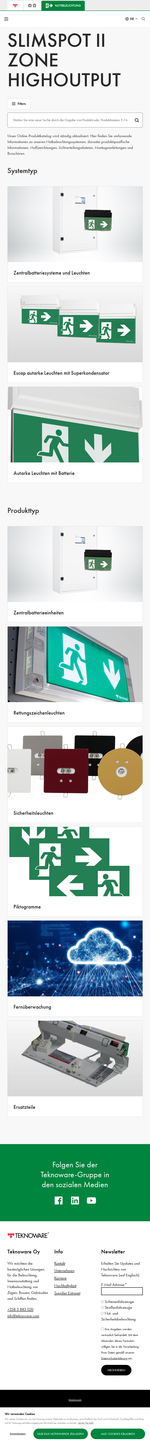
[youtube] (91, 1200)
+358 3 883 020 (20, 1309)
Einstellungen (18, 1434)
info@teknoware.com (23, 1315)
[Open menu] (6, 19)
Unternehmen (64, 1270)
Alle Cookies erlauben (118, 1434)
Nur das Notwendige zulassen (60, 1434)
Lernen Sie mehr (86, 1422)
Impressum (75, 1400)
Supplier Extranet (67, 1293)
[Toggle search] (143, 19)
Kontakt (59, 1263)
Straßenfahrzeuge (118, 1307)
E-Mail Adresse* (114, 1284)
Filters (22, 104)
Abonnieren (116, 1370)
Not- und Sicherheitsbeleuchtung (118, 1316)
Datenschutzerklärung (114, 1358)
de (132, 19)
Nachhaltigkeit (65, 1285)
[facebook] (58, 1200)
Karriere (60, 1278)
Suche (136, 120)
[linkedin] (75, 1200)
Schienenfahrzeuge (119, 1301)
